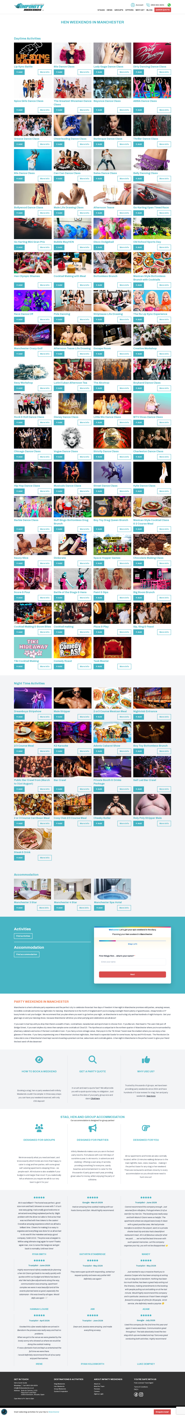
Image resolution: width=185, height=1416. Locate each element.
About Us (97, 1384)
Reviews (97, 1389)
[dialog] (4, 1412)
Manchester (54, 1412)
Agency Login (98, 1394)
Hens (109, 10)
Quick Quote (163, 10)
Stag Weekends (59, 1384)
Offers (129, 10)
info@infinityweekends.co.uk (24, 1388)
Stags (101, 10)
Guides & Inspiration (61, 1391)
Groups (118, 10)
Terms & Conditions (141, 1387)
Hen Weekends (59, 1386)
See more (150, 1096)
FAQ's (136, 1389)
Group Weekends (60, 1389)
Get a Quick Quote (20, 1383)
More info (44, 72)
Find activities (23, 936)
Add (20, 72)
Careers (97, 1391)
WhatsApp (17, 1385)
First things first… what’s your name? (117, 956)
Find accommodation (26, 954)
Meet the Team (99, 1386)
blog (149, 10)
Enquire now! (162, 1412)
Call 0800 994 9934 (30, 1385)
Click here (95, 1098)
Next (132, 974)
